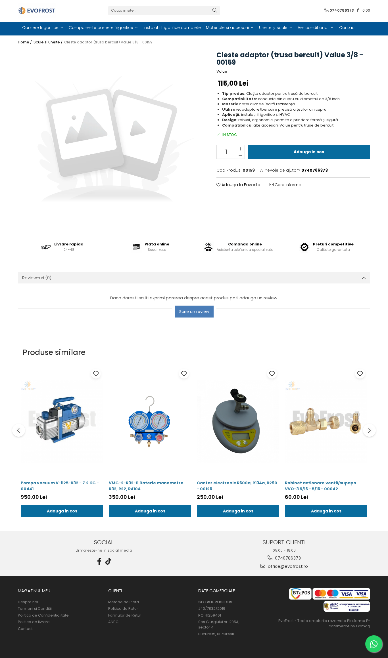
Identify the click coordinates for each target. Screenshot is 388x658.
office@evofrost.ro (287, 566)
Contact (25, 628)
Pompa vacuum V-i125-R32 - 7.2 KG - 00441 (60, 486)
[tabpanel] (110, 141)
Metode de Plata (123, 602)
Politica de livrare (34, 622)
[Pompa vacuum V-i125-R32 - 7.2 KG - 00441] (62, 422)
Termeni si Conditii (35, 608)
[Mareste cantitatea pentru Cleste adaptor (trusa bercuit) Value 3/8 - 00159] (240, 148)
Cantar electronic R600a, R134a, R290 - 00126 (237, 486)
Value (221, 71)
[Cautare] (215, 10)
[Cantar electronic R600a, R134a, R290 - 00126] (238, 422)
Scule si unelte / (48, 42)
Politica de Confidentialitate (43, 615)
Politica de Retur (123, 608)
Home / (25, 42)
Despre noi (28, 602)
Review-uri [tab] (37, 278)
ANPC (113, 622)
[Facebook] (99, 561)
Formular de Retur (124, 615)
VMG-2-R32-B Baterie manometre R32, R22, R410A (146, 486)
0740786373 (287, 558)
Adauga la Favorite (240, 185)
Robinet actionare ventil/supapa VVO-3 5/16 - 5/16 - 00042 (320, 486)
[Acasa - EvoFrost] (46, 10)
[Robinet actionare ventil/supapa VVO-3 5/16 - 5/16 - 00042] (326, 422)
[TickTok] (108, 561)
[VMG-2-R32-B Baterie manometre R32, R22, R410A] (150, 422)
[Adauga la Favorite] (96, 374)
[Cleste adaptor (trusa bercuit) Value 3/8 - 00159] (110, 141)
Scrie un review (194, 311)
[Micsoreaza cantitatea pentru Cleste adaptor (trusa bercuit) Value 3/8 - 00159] (240, 155)
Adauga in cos (309, 152)
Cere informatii (289, 185)
